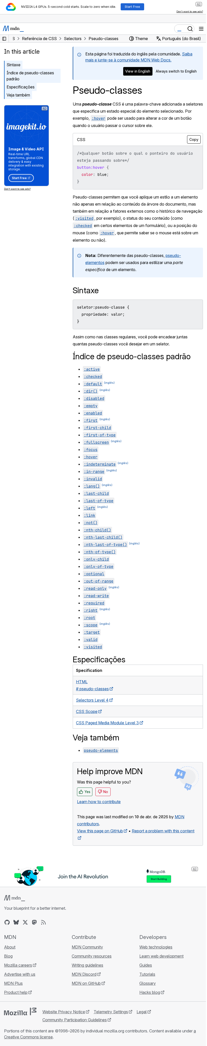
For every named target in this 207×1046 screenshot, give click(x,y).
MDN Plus (13, 983)
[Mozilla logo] (20, 1011)
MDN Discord (84, 974)
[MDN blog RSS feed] (43, 922)
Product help (16, 992)
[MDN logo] (14, 898)
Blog (8, 956)
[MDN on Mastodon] (34, 922)
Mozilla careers (18, 965)
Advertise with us (19, 974)
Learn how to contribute (99, 801)
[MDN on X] (25, 922)
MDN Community (87, 947)
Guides (145, 965)
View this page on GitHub (100, 830)
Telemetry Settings (111, 1011)
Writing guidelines (87, 965)
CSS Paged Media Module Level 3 (107, 722)
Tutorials (147, 974)
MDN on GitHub (86, 983)
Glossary (147, 983)
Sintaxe (13, 64)
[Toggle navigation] (201, 29)
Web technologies (155, 947)
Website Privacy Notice (63, 1011)
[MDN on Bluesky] (16, 922)
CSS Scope (86, 711)
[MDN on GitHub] (7, 922)
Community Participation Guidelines (74, 1019)
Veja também (18, 94)
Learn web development (161, 956)
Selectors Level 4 (92, 700)
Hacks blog (149, 992)
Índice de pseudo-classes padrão (30, 75)
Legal (142, 1011)
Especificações (21, 86)
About (9, 947)
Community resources (92, 956)
